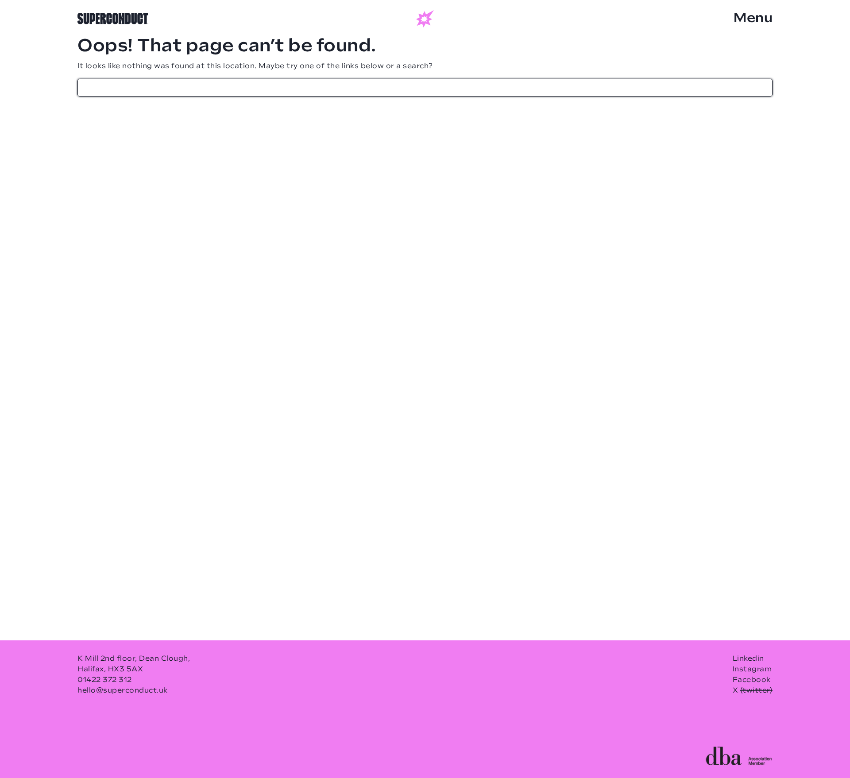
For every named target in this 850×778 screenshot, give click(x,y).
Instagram (752, 669)
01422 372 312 (104, 680)
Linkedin (748, 658)
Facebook (752, 680)
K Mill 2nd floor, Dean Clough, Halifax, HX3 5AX (133, 664)
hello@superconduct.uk (122, 690)
